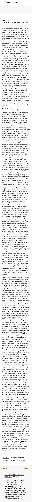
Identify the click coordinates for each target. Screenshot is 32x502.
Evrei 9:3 (6, 458)
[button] (18, 5)
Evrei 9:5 (6, 460)
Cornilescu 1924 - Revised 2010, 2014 (14, 476)
